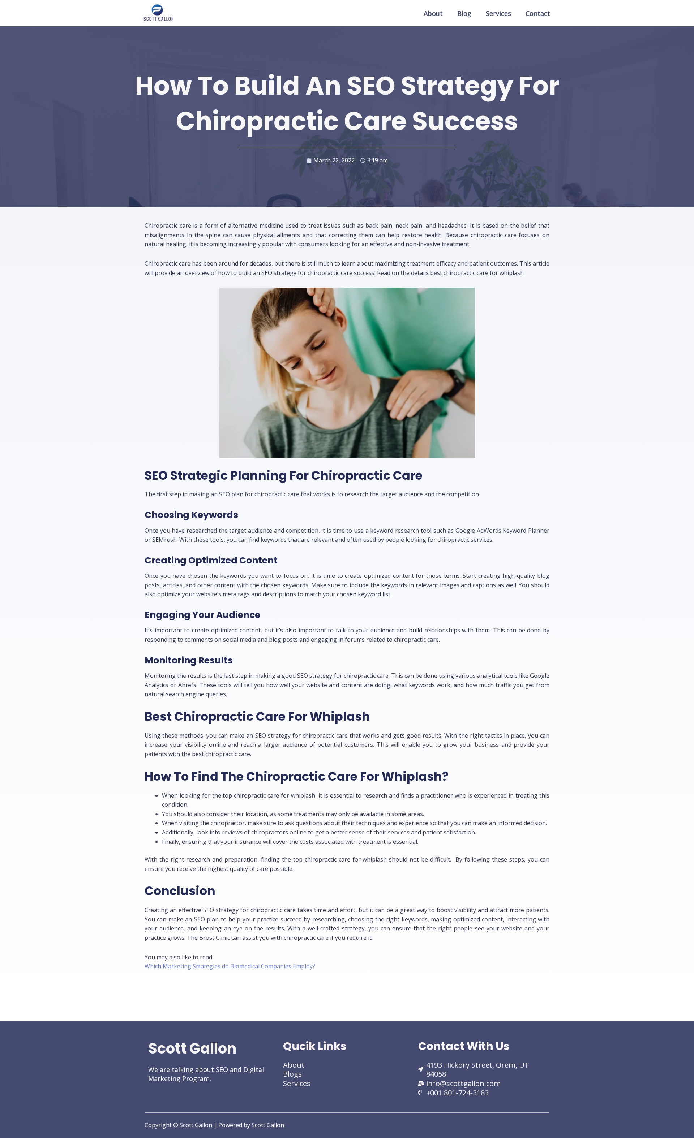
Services (498, 13)
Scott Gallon (192, 1048)
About (433, 13)
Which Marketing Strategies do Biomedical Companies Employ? (230, 966)
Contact (538, 13)
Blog (464, 13)
